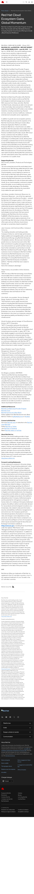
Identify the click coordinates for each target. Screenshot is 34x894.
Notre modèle (4, 763)
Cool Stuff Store (21, 799)
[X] (14, 717)
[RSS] (13, 587)
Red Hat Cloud (5, 410)
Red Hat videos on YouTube (13, 430)
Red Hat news (11, 422)
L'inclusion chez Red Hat (6, 799)
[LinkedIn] (2, 717)
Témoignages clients (6, 766)
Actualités (3, 772)
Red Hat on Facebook (10, 428)
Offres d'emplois (22, 769)
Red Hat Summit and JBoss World (11, 412)
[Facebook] (10, 717)
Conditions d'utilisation (23, 809)
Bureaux (20, 795)
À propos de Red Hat (6, 793)
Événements (4, 795)
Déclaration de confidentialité (8, 809)
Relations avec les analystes (8, 769)
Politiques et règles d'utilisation (8, 811)
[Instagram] (18, 717)
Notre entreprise (5, 760)
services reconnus (10, 755)
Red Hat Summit (5, 801)
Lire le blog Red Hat (22, 797)
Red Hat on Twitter (11, 426)
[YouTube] (6, 717)
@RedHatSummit (18, 416)
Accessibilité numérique (23, 811)
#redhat (27, 416)
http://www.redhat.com (8, 458)
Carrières (20, 793)
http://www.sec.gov (7, 526)
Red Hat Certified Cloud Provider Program (13, 408)
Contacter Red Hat (5, 797)
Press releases (5, 10)
